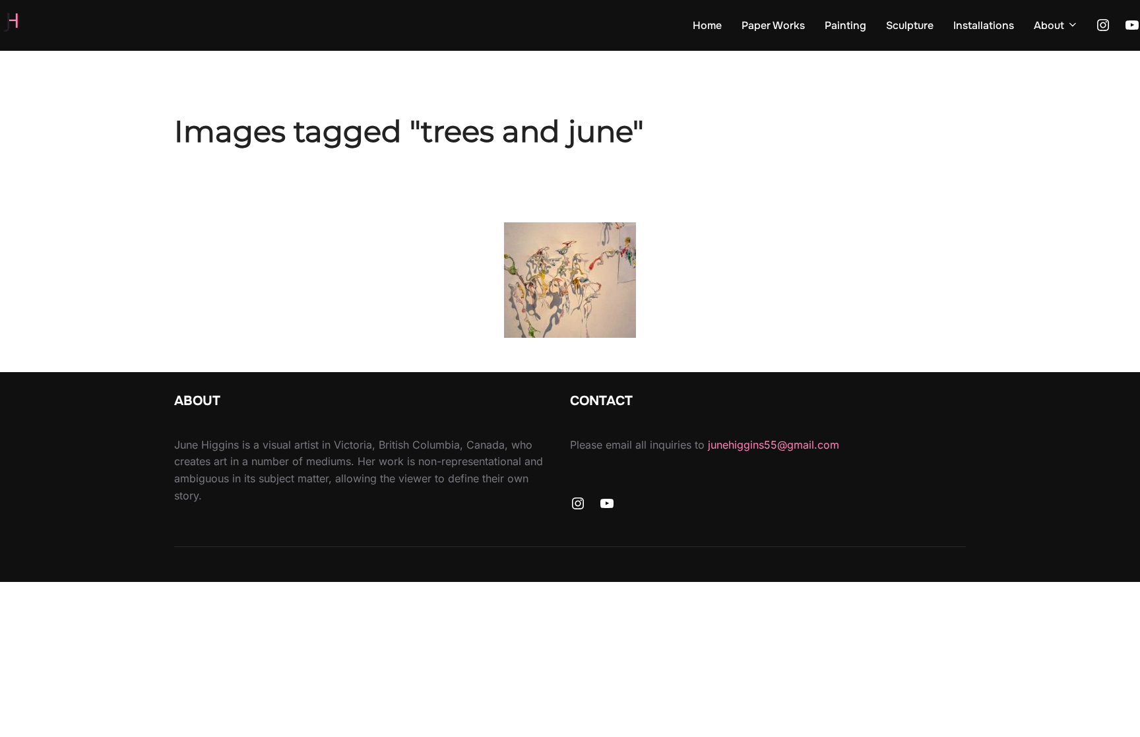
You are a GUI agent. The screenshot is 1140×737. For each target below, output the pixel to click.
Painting (845, 25)
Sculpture (910, 25)
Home (707, 25)
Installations (983, 25)
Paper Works (773, 25)
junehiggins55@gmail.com (773, 444)
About (1049, 25)
